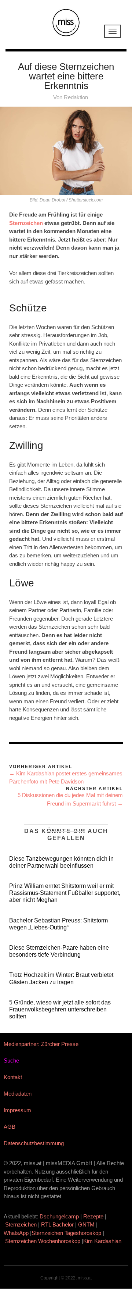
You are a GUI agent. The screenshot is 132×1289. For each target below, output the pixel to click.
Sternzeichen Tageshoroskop (66, 1233)
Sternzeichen (26, 223)
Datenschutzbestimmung (34, 1143)
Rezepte (93, 1216)
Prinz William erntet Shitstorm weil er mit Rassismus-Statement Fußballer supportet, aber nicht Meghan (64, 893)
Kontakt (13, 1077)
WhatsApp (16, 1233)
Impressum (17, 1110)
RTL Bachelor (57, 1224)
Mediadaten (18, 1093)
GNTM (86, 1224)
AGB (9, 1127)
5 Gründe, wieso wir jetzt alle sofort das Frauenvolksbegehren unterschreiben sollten (60, 1009)
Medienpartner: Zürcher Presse (41, 1044)
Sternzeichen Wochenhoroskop (42, 1241)
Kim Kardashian (103, 1241)
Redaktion (76, 97)
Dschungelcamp (59, 1216)
